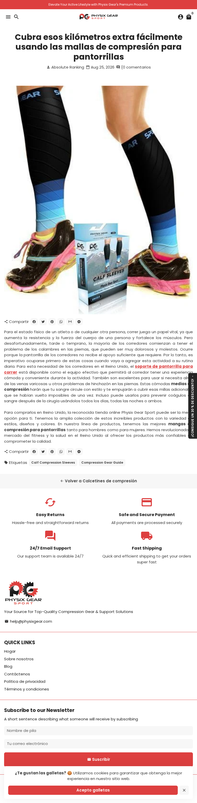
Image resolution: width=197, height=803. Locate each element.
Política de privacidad (24, 681)
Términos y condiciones (26, 689)
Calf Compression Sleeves (53, 462)
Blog (8, 666)
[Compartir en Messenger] (79, 321)
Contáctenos (17, 674)
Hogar (10, 651)
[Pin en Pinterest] (52, 321)
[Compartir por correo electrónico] (70, 321)
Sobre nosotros (19, 659)
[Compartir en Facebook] (34, 321)
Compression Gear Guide (102, 462)
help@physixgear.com (28, 621)
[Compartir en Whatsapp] (61, 321)
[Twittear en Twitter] (43, 321)
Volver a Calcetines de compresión (98, 481)
